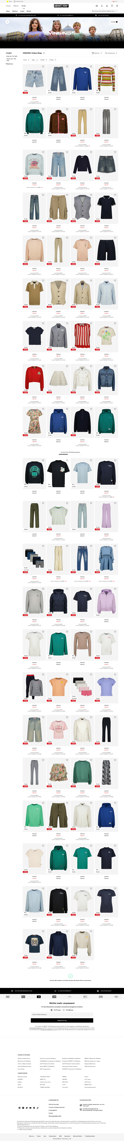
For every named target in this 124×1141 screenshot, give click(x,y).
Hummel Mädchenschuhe (24, 1066)
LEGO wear (88, 1082)
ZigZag (20, 1082)
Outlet (10, 1)
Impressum (67, 1136)
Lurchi (63, 1084)
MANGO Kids (88, 1084)
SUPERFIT (20, 1079)
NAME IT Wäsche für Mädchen (93, 1058)
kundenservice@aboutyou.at (49, 1029)
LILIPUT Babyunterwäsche (47, 1064)
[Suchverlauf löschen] (117, 11)
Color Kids (65, 1087)
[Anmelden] (102, 6)
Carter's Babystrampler (24, 1064)
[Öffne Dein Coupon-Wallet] (97, 6)
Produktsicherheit (90, 1136)
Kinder (24, 6)
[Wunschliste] (112, 6)
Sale (33, 60)
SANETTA (42, 1079)
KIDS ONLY (65, 1082)
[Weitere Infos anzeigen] (34, 104)
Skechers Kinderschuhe (24, 1058)
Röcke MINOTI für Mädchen (47, 1066)
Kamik (19, 1084)
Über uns (31, 1136)
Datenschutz (52, 1136)
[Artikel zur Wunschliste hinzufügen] (43, 67)
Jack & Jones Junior (45, 1082)
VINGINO (64, 1079)
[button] (97, 53)
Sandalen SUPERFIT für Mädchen (71, 1061)
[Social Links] (19, 1108)
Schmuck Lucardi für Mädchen (48, 1058)
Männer (16, 6)
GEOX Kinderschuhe (90, 1066)
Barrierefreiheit (77, 1136)
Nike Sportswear (22, 1076)
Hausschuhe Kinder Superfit (69, 1066)
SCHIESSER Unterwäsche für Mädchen (50, 1061)
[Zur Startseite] (27, 1101)
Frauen (8, 6)
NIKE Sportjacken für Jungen (92, 1061)
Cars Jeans (88, 1079)
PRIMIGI (64, 1076)
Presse (39, 1136)
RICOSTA (20, 1087)
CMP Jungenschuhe (45, 1069)
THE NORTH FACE (45, 1076)
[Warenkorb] (117, 6)
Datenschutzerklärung (36, 1028)
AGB (60, 1136)
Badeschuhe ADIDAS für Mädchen (71, 1058)
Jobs (44, 1136)
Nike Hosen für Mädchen (24, 1061)
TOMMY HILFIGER (45, 1087)
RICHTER (42, 1084)
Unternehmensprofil (90, 1087)
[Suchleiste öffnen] (93, 11)
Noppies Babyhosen (90, 1064)
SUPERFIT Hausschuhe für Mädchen (72, 1069)
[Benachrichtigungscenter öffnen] (107, 5)
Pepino (86, 1076)
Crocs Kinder (21, 1069)
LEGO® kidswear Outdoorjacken (71, 1064)
